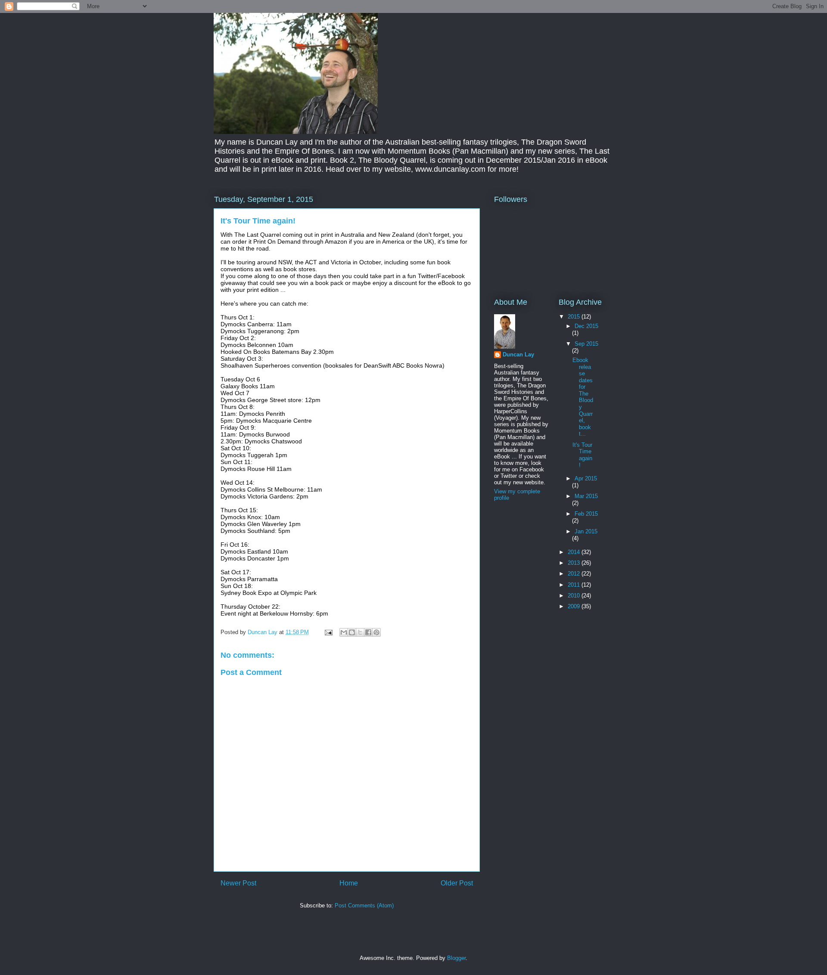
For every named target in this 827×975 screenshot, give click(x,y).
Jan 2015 (586, 531)
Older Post (457, 883)
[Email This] (343, 632)
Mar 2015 (586, 496)
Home (348, 883)
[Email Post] (328, 632)
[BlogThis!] (352, 632)
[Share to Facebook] (368, 632)
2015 (574, 316)
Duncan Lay (518, 354)
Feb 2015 (586, 514)
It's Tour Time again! (582, 455)
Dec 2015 (586, 326)
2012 (574, 573)
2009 (574, 606)
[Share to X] (360, 632)
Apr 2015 (586, 478)
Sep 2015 (586, 343)
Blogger (456, 958)
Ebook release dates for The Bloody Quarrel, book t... (582, 397)
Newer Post (238, 883)
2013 (574, 563)
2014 (574, 552)
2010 (574, 595)
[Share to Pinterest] (376, 632)
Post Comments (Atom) (364, 905)
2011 (574, 585)
